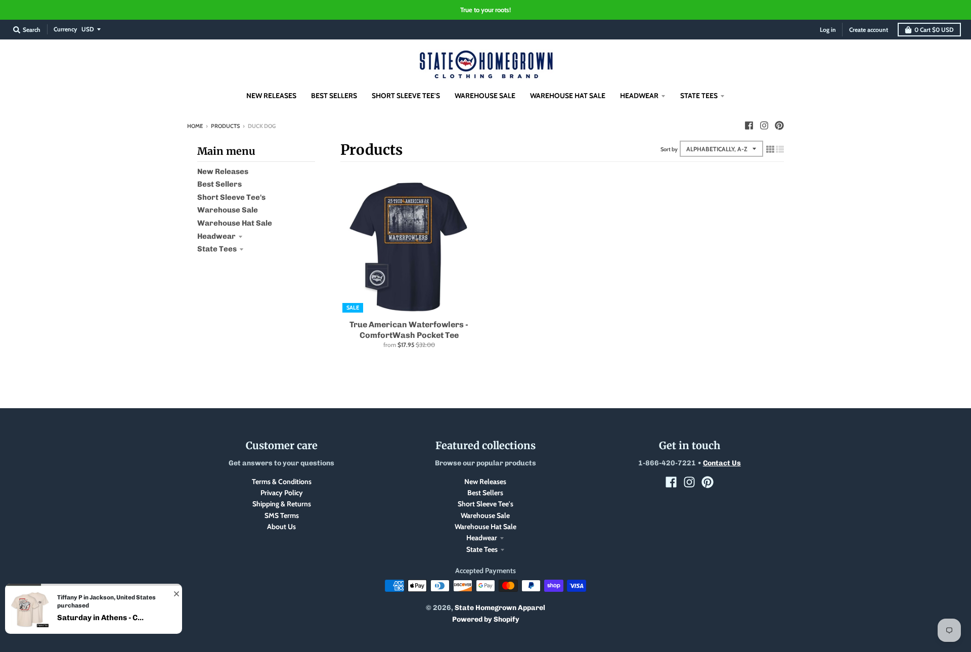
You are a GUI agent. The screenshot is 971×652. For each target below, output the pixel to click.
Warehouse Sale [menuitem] (485, 95)
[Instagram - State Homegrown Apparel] (764, 125)
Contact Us (722, 463)
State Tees (217, 248)
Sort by (669, 149)
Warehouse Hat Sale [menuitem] (567, 95)
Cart (934, 29)
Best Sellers (219, 184)
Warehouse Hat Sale (234, 223)
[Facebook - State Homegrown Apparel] (749, 125)
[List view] (780, 149)
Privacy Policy (281, 492)
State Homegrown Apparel (500, 607)
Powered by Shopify (485, 619)
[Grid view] (770, 149)
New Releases (222, 171)
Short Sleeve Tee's (231, 197)
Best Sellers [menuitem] (334, 95)
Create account (868, 29)
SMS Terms (281, 515)
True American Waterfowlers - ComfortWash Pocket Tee (408, 330)
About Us (281, 526)
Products (225, 125)
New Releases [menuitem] (271, 95)
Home (195, 125)
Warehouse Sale (227, 209)
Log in (828, 29)
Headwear (216, 236)
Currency (65, 29)
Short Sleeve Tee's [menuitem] (406, 95)
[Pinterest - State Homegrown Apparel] (779, 125)
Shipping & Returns (281, 503)
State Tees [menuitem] (699, 95)
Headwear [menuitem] (639, 95)
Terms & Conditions (282, 481)
